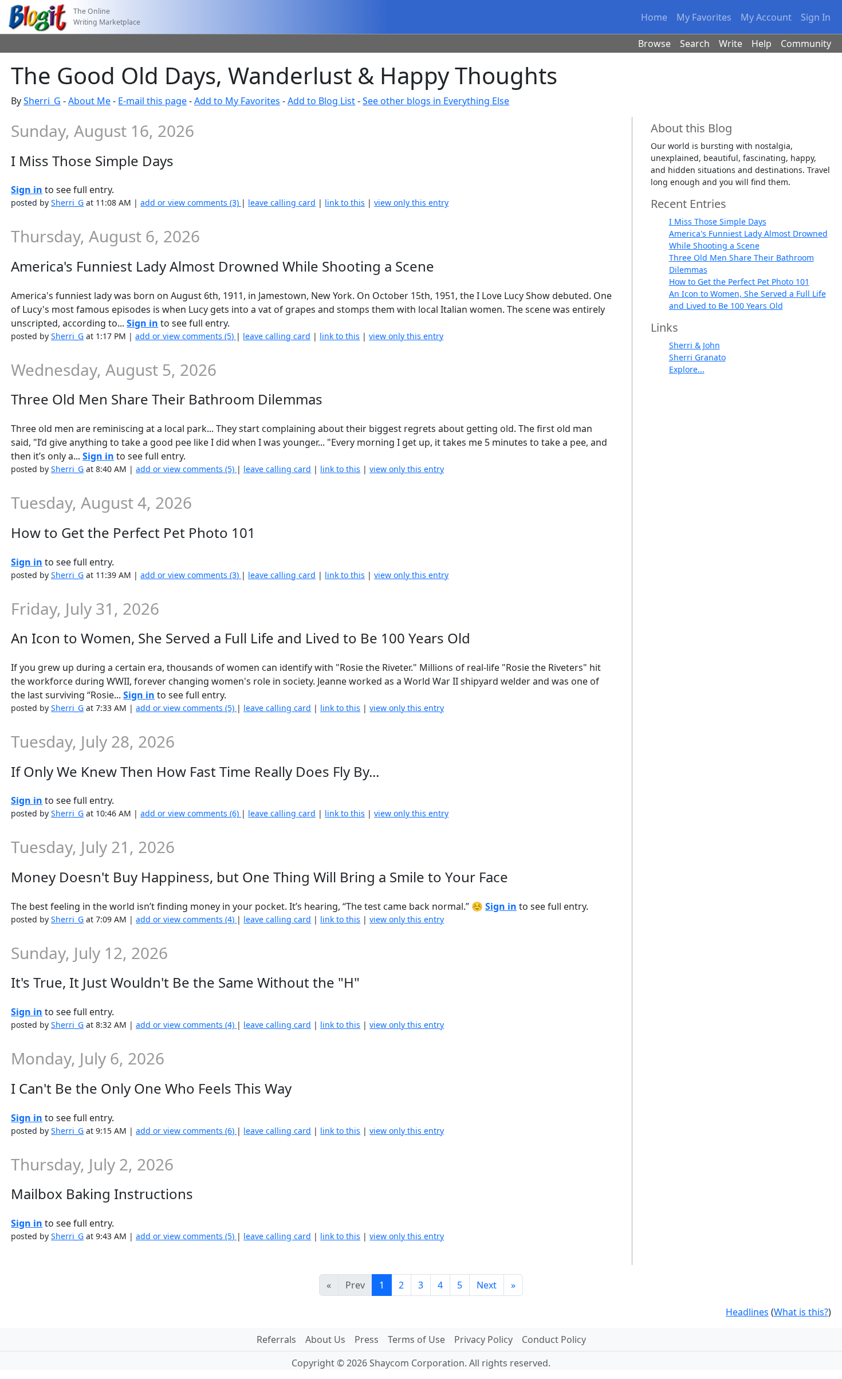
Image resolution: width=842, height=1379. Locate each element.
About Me (89, 101)
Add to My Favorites (237, 101)
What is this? (801, 1312)
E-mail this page (152, 101)
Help (761, 43)
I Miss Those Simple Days (717, 221)
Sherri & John (694, 345)
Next (487, 1285)
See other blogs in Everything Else (436, 101)
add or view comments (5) (185, 336)
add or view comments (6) (190, 813)
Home (654, 17)
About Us (325, 1339)
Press (367, 1339)
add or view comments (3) (190, 202)
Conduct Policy (554, 1339)
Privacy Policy (483, 1339)
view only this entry (411, 202)
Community (806, 43)
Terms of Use (416, 1339)
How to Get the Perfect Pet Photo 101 (739, 281)
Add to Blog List (321, 101)
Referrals (276, 1339)
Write (730, 43)
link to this (345, 202)
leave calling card (282, 202)
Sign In (816, 17)
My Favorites (703, 17)
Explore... (687, 369)
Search (695, 43)
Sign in (26, 189)
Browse (654, 43)
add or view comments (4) (186, 919)
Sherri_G (42, 101)
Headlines (747, 1312)
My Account (766, 17)
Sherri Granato (697, 357)
